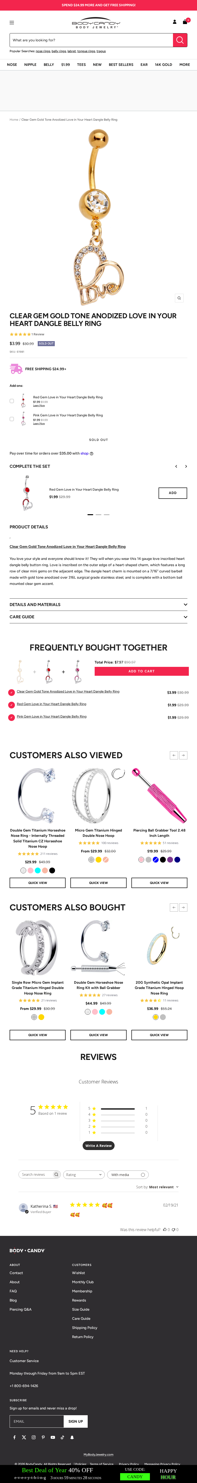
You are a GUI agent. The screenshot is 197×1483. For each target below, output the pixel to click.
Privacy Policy (129, 1464)
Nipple (30, 65)
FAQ (13, 1291)
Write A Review (99, 1145)
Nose (12, 65)
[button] (174, 755)
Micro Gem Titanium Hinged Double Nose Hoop (98, 833)
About (15, 1282)
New (97, 65)
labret (72, 51)
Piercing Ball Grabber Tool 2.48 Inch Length (159, 833)
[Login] (174, 22)
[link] (23, 870)
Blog (13, 1300)
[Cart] (185, 22)
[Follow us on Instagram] (33, 1437)
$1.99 (65, 65)
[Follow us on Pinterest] (43, 1437)
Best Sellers (121, 65)
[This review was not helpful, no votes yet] (173, 1229)
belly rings (59, 51)
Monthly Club (83, 1282)
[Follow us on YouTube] (53, 1437)
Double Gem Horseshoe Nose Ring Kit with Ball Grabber (98, 985)
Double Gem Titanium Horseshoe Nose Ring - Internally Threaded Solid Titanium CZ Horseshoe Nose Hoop (37, 838)
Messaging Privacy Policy (162, 1464)
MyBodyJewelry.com (98, 1454)
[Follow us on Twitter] (24, 1437)
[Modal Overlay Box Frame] (98, 1474)
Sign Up (75, 1421)
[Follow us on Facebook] (14, 1437)
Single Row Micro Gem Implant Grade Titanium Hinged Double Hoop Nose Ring (38, 987)
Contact (16, 1273)
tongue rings (86, 51)
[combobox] (84, 1174)
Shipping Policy (84, 1328)
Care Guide (81, 1318)
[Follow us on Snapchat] (72, 1437)
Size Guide (80, 1309)
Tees (81, 65)
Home (14, 119)
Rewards (79, 1300)
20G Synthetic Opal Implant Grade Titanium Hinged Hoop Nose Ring (159, 987)
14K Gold (163, 65)
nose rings (43, 51)
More (184, 65)
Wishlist (78, 1273)
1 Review (37, 334)
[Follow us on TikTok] (62, 1437)
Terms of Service (101, 1464)
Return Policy (82, 1337)
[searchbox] (35, 1174)
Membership (82, 1291)
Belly (49, 65)
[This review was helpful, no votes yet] (164, 1229)
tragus (101, 51)
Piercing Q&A (20, 1309)
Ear (144, 65)
